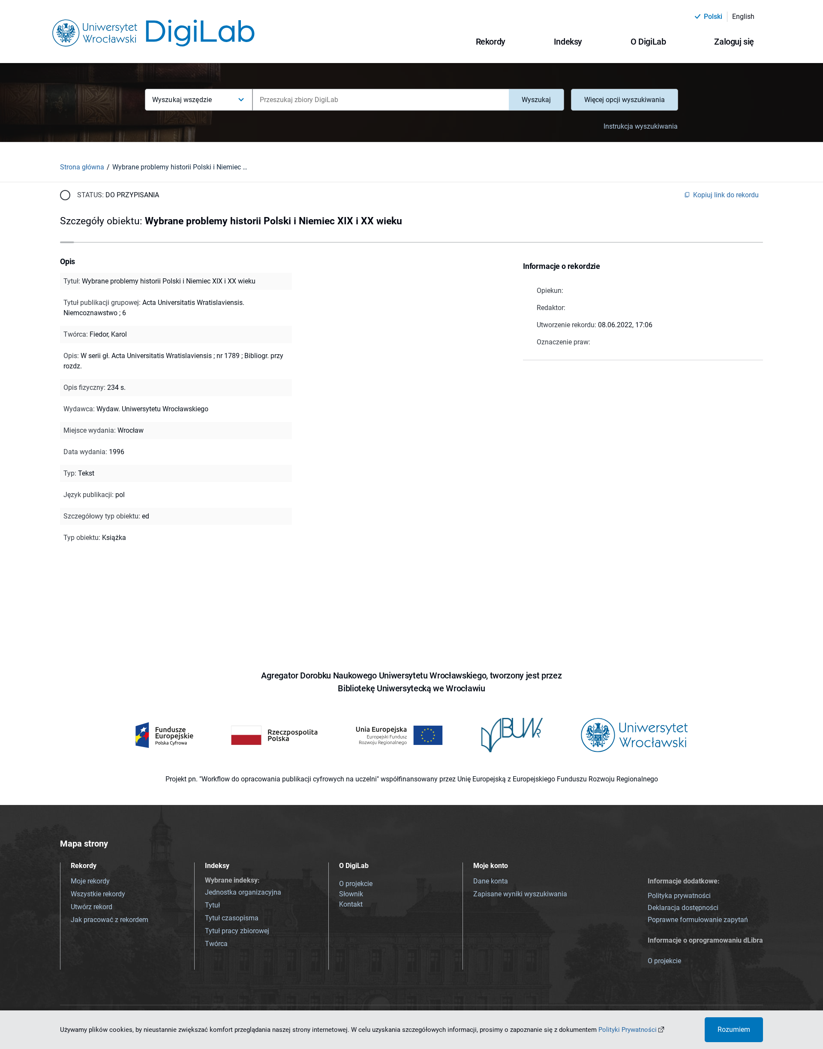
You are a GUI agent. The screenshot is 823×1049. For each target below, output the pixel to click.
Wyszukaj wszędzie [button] (182, 100)
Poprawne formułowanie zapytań (698, 920)
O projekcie (355, 884)
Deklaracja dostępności (683, 908)
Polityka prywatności (679, 896)
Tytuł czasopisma (231, 918)
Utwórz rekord (91, 907)
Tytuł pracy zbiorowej (237, 931)
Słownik (351, 894)
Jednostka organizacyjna (243, 892)
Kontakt (351, 904)
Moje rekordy (90, 881)
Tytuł (212, 905)
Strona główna (82, 167)
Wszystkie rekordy (98, 894)
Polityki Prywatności (627, 1030)
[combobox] (380, 100)
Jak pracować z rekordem (109, 920)
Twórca (216, 944)
